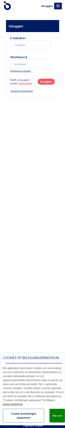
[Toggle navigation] (58, 6)
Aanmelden (25, 83)
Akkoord (57, 415)
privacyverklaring (13, 404)
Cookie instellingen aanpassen (23, 415)
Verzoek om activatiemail (21, 91)
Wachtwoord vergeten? (20, 71)
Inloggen (47, 6)
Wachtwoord (18, 57)
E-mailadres (18, 38)
